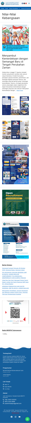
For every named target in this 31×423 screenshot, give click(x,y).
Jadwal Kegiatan (7, 374)
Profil (6, 8)
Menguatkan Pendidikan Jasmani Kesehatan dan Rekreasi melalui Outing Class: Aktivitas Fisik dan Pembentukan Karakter (15, 292)
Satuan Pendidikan (13, 8)
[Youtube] (26, 3)
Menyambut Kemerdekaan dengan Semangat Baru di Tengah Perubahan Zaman (15, 61)
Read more (20, 90)
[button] (29, 3)
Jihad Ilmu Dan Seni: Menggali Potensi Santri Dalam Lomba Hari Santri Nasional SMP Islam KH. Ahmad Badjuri (15, 282)
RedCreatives (15, 413)
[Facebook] (22, 3)
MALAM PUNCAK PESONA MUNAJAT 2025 (13, 370)
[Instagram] (24, 3)
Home (2, 8)
